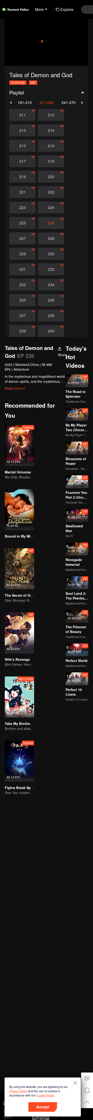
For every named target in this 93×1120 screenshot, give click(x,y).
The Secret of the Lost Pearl (27, 595)
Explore (66, 9)
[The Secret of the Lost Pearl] (19, 568)
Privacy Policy (18, 1091)
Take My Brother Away (23, 723)
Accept (42, 1107)
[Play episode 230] (51, 254)
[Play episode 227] (22, 238)
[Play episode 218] (51, 161)
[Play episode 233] (22, 285)
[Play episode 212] (51, 115)
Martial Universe (18, 472)
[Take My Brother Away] (19, 697)
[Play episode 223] (22, 207)
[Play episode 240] (51, 331)
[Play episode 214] (51, 130)
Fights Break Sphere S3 (24, 787)
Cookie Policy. (45, 1095)
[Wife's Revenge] (19, 632)
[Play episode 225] (22, 223)
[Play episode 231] (22, 269)
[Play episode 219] (22, 177)
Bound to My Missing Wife (26, 536)
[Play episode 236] (51, 300)
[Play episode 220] (51, 177)
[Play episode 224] (51, 207)
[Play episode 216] (51, 146)
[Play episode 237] (22, 315)
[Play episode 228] (51, 238)
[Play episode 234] (51, 285)
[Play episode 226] (51, 223)
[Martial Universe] (19, 445)
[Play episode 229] (22, 254)
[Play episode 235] (22, 300)
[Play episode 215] (22, 146)
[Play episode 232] (51, 269)
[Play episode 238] (51, 315)
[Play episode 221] (22, 192)
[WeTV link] (15, 9)
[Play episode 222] (51, 192)
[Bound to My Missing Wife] (19, 509)
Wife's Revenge (17, 659)
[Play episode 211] (22, 115)
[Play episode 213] (22, 130)
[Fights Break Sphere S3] (19, 761)
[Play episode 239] (22, 331)
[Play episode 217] (22, 161)
